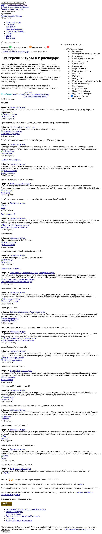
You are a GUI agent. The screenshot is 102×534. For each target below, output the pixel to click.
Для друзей (10, 27)
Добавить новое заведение (12, 9)
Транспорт (10, 38)
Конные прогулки (8, 321)
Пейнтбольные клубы (82, 84)
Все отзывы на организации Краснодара (23, 516)
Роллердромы (78, 86)
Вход (3, 5)
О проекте (10, 518)
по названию (18, 94)
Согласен (5, 532)
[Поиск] (25, 2)
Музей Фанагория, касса (11, 360)
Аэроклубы (78, 56)
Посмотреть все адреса (10, 160)
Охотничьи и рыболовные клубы (87, 81)
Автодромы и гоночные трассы (86, 54)
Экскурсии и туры (81, 96)
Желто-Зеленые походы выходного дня (17, 340)
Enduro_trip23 (6, 399)
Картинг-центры (80, 69)
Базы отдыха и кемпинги (83, 59)
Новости (11, 16)
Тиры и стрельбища (81, 91)
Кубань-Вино (6, 153)
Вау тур (4, 438)
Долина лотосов (8, 116)
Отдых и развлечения (15, 31)
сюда (81, 484)
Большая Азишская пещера (35, 97)
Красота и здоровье (14, 29)
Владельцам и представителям (19, 520)
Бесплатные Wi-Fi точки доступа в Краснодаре (26, 509)
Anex (3, 208)
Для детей (10, 24)
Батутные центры (80, 61)
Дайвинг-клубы (79, 66)
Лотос (3, 458)
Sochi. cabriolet (7, 380)
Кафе (12, 184)
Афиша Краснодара (14, 512)
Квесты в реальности (82, 71)
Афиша (4, 16)
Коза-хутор (5, 192)
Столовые (14, 127)
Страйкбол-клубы (80, 88)
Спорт (8, 36)
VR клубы (77, 51)
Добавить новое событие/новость (15, 7)
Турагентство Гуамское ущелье (14, 227)
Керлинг (76, 74)
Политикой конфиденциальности (79, 529)
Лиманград (5, 262)
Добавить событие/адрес (17, 5)
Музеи (12, 371)
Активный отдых (13, 22)
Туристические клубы (82, 93)
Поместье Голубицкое (10, 134)
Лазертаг (76, 76)
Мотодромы (78, 79)
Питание (9, 33)
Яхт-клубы (77, 98)
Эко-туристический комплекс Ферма (16, 282)
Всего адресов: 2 (8, 214)
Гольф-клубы (78, 64)
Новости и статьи (13, 514)
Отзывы (18, 16)
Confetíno (5, 419)
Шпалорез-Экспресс (9, 301)
